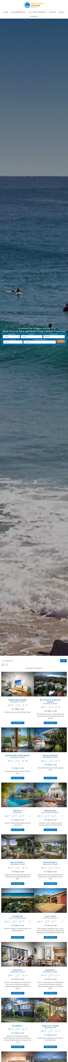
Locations (11, 334)
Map (6, 664)
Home (5, 12)
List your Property (38, 12)
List (3, 664)
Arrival (31, 334)
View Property (17, 684)
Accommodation (18, 12)
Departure (54, 334)
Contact (34, 16)
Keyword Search (40, 339)
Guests (53, 12)
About (62, 12)
